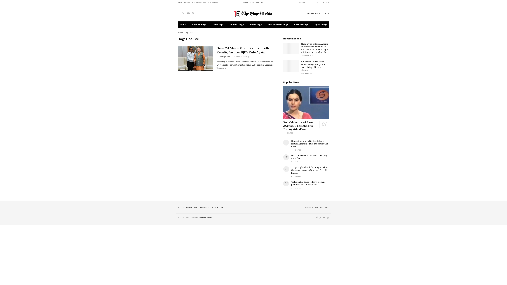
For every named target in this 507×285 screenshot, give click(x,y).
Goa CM (193, 33)
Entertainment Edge (278, 24)
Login (326, 3)
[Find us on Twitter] (183, 13)
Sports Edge (201, 3)
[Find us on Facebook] (179, 13)
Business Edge (301, 24)
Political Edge (237, 24)
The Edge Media (225, 57)
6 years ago (307, 56)
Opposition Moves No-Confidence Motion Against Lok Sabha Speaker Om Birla (309, 144)
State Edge (218, 24)
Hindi (180, 3)
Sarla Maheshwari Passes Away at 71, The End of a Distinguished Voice (299, 126)
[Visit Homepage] (254, 13)
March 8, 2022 (240, 57)
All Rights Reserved (207, 217)
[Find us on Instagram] (193, 13)
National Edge (199, 24)
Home (183, 24)
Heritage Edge (189, 3)
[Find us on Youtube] (188, 13)
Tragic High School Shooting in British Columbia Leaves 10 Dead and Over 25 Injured (309, 170)
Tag (186, 33)
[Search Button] (318, 2)
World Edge (256, 24)
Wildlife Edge (213, 3)
